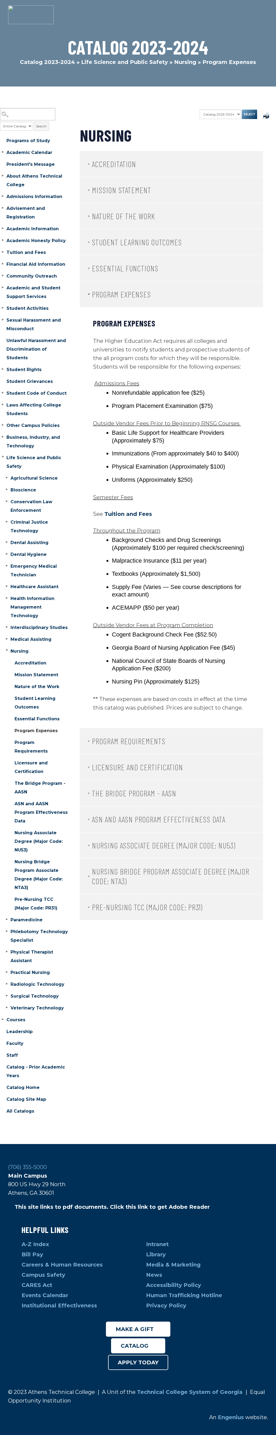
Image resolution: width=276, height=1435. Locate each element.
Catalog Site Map (26, 1099)
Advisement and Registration (25, 213)
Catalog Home (23, 1087)
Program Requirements (31, 747)
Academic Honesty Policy (36, 240)
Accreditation (30, 663)
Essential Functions (37, 718)
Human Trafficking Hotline (185, 1295)
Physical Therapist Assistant (32, 956)
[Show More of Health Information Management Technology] (6, 598)
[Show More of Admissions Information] (2, 196)
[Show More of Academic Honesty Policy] (2, 240)
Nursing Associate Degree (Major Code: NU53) (39, 841)
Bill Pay (33, 1254)
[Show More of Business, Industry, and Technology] (2, 437)
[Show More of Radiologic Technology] (6, 984)
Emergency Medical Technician (34, 570)
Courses (15, 1019)
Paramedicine (27, 919)
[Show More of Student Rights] (2, 369)
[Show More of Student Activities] (2, 308)
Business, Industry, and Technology (33, 441)
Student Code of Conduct (36, 393)
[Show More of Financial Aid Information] (2, 264)
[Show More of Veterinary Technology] (6, 1007)
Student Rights (24, 369)
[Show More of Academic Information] (2, 228)
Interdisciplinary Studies (39, 627)
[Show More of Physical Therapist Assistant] (6, 951)
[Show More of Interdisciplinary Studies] (6, 627)
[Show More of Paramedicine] (6, 919)
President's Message (30, 164)
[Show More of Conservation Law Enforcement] (6, 501)
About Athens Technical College (34, 180)
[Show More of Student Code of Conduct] (2, 392)
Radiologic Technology (37, 984)
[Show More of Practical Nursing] (6, 972)
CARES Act (37, 1285)
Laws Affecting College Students (33, 409)
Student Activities (27, 308)
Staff (12, 1055)
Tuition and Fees (26, 252)
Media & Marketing (173, 1264)
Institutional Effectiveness (59, 1305)
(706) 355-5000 (27, 1167)
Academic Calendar (29, 152)
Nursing (185, 62)
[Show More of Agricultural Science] (6, 477)
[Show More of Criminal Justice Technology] (6, 521)
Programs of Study (28, 140)
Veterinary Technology (37, 1007)
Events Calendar (45, 1295)
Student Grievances (29, 381)
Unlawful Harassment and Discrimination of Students (36, 349)
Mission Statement (36, 674)
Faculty (14, 1043)
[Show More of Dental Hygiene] (6, 554)
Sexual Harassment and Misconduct (33, 324)
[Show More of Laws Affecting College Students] (2, 404)
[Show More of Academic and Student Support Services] (2, 287)
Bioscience (23, 489)
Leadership (19, 1031)
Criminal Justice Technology (29, 526)
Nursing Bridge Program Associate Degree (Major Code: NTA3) (39, 874)
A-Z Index (35, 1244)
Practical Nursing (30, 972)
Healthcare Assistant (34, 586)
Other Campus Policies (33, 425)
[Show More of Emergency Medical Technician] (6, 566)
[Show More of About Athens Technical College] (2, 175)
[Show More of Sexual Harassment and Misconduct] (2, 319)
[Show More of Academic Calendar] (2, 152)
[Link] (31, 14)
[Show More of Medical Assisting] (6, 639)
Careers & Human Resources (62, 1264)
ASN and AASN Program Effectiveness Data (41, 812)
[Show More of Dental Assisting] (6, 542)
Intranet (158, 1244)
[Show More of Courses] (2, 1019)
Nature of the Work (37, 686)
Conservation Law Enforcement (31, 506)
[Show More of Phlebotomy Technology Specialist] (6, 931)
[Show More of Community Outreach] (2, 275)
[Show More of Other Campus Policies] (2, 425)
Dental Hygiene (29, 554)
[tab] (171, 164)
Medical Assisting (31, 639)
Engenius (231, 1417)
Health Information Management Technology (32, 607)
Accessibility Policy (173, 1285)
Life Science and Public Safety (124, 62)
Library (156, 1254)
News (154, 1275)
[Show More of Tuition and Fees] (2, 252)
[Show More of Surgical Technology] (6, 995)
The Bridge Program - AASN (40, 787)
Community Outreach (31, 276)
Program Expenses (36, 730)
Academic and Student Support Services (33, 292)
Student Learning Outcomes (35, 703)
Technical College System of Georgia (190, 1392)
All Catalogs (20, 1111)
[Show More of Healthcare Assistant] (6, 586)
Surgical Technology (35, 996)
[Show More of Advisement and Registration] (2, 208)
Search (41, 126)
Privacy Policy (166, 1305)
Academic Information (32, 228)
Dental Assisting (30, 542)
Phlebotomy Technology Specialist (39, 936)
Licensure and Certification (31, 767)
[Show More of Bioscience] (6, 489)
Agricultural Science (34, 478)
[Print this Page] (267, 117)
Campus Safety (43, 1275)
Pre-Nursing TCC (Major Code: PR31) (36, 904)
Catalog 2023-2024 (47, 62)
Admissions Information (34, 196)
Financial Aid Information (35, 264)
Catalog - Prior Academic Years (35, 1071)
